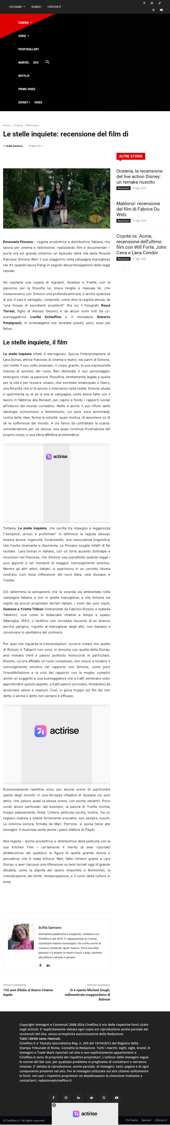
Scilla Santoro (14, 146)
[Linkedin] (84, 157)
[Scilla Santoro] (21, 946)
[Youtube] (161, 10)
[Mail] (91, 1098)
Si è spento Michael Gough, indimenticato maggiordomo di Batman (87, 994)
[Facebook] (144, 3)
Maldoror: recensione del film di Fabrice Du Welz (138, 209)
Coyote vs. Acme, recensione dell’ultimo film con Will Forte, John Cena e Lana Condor (141, 244)
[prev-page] (119, 268)
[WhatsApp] (74, 157)
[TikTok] (159, 3)
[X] (153, 10)
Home (7, 125)
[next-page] (126, 268)
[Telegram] (94, 157)
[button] (47, 62)
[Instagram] (151, 3)
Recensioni (32, 125)
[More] (105, 157)
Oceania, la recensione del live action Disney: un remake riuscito (139, 176)
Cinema (18, 125)
